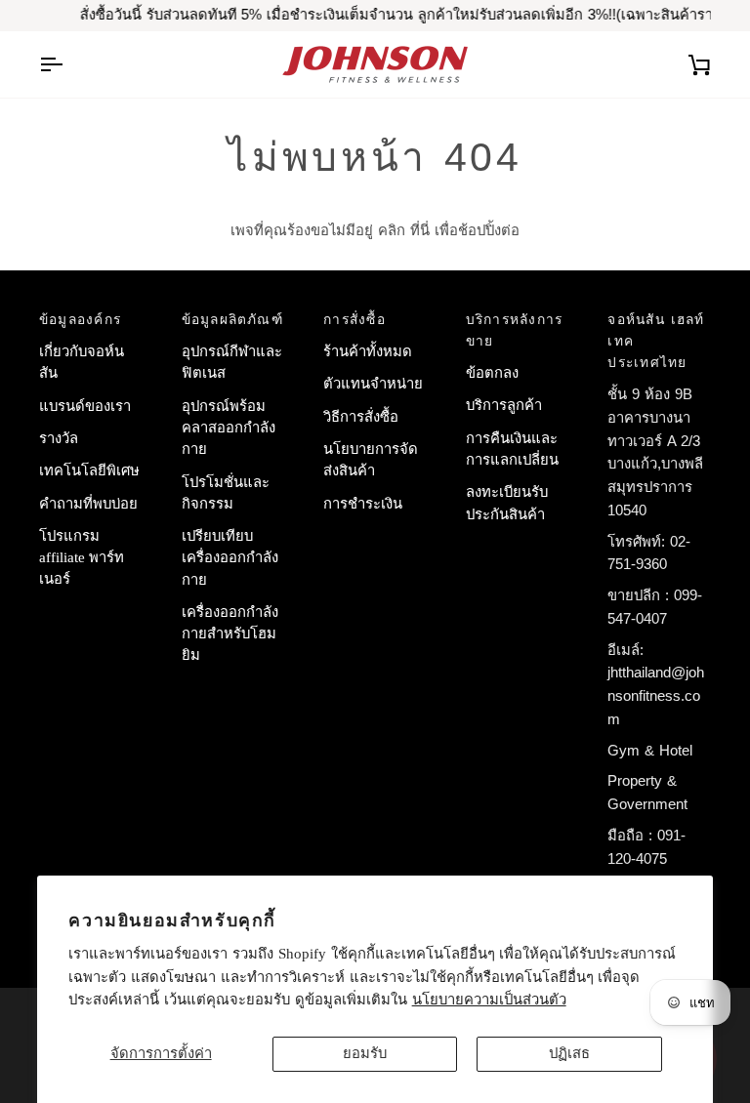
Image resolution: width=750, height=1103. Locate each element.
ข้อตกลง (492, 373)
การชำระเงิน (362, 503)
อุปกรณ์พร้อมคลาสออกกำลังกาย (228, 428)
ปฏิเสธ (569, 1053)
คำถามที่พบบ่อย (88, 503)
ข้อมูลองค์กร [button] (80, 319)
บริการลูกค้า (504, 405)
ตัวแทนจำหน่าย (373, 383)
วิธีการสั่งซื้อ (360, 417)
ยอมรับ (365, 1053)
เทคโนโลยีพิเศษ (89, 470)
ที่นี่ (420, 230)
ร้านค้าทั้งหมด (367, 351)
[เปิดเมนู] (68, 64)
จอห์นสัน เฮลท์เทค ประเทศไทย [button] (655, 341)
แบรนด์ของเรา (85, 406)
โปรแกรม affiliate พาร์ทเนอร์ (81, 558)
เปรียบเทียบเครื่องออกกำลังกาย (230, 558)
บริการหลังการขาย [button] (514, 330)
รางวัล (58, 438)
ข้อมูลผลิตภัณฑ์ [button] (232, 319)
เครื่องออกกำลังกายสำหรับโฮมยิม (230, 634)
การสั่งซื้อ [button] (354, 319)
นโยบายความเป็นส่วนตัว (489, 999)
